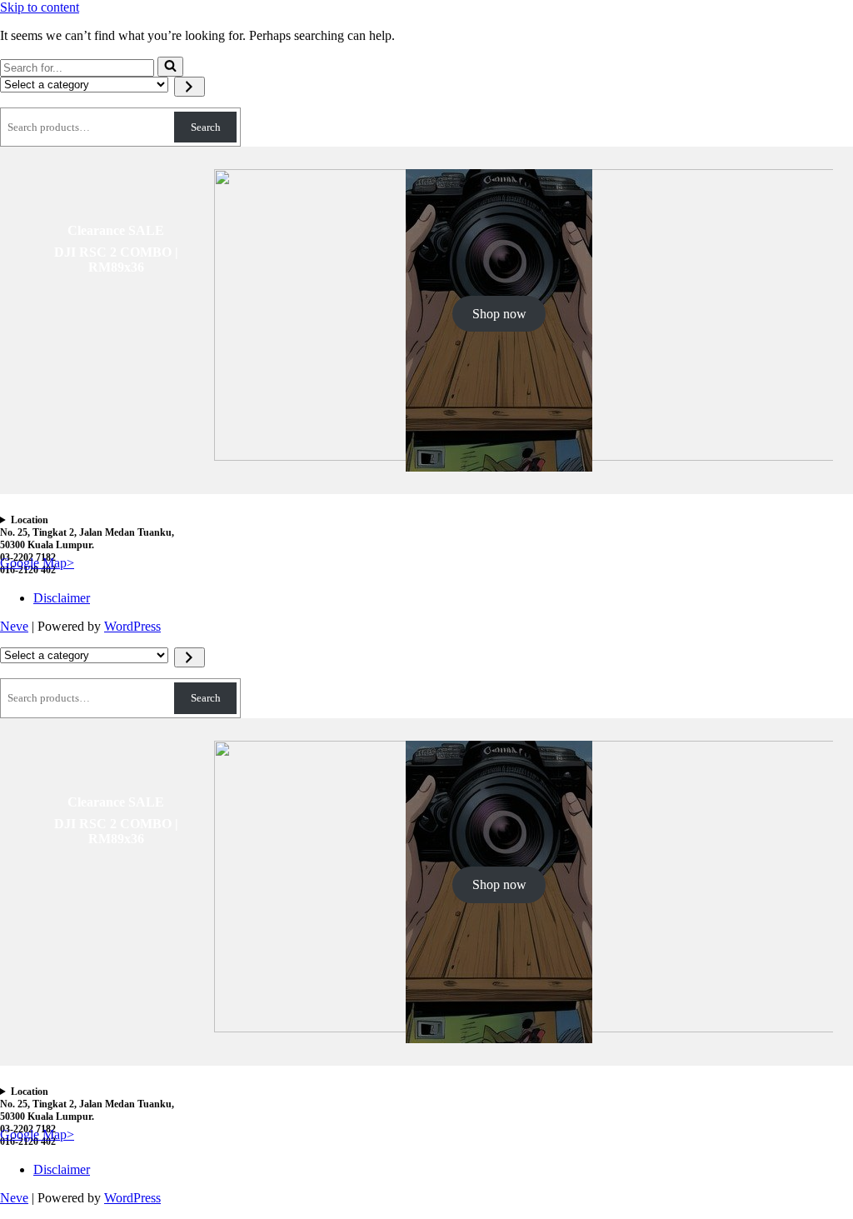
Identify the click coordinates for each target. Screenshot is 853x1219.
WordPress (132, 626)
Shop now (499, 314)
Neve (14, 626)
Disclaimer (61, 598)
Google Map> (37, 563)
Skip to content (39, 7)
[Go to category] (189, 87)
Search (206, 127)
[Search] (170, 67)
